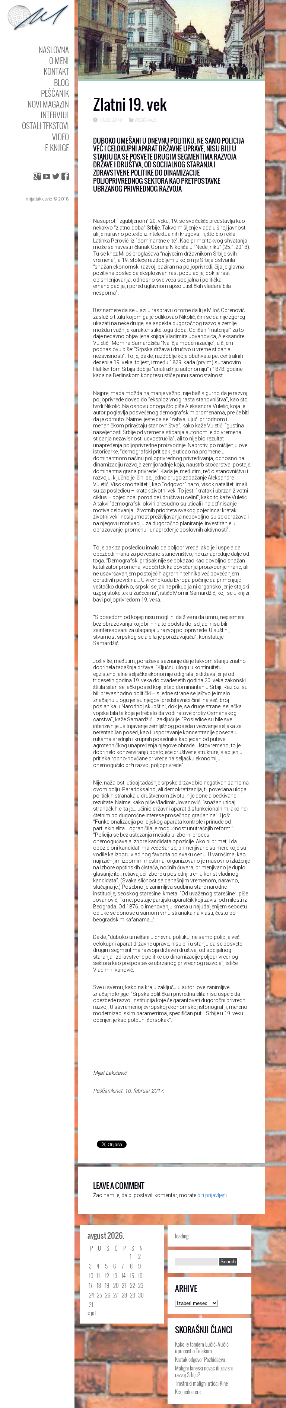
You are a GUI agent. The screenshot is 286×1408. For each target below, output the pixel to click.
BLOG (61, 82)
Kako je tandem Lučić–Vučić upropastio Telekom (202, 1347)
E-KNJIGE (57, 147)
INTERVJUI (55, 115)
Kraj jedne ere (188, 1392)
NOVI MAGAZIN (48, 104)
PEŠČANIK (55, 93)
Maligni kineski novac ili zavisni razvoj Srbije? (204, 1371)
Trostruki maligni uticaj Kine (201, 1383)
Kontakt (56, 71)
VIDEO (60, 136)
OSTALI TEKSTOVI (45, 125)
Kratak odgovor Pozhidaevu (200, 1359)
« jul (92, 1313)
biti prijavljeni (212, 1195)
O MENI (59, 60)
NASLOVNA (54, 49)
